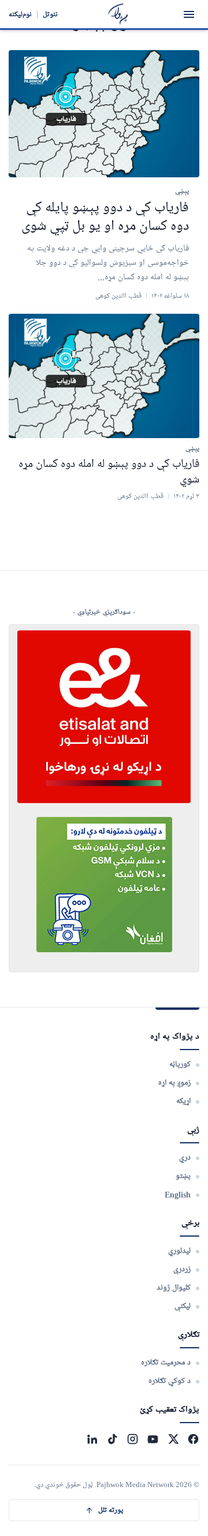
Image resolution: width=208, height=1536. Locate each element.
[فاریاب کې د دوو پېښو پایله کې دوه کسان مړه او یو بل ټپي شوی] (104, 113)
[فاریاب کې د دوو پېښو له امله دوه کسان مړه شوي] (104, 376)
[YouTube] (153, 1439)
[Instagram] (133, 1439)
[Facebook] (193, 1439)
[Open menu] (189, 14)
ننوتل (50, 14)
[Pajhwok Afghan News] (118, 14)
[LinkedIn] (92, 1439)
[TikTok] (112, 1439)
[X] (173, 1439)
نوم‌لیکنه (20, 14)
